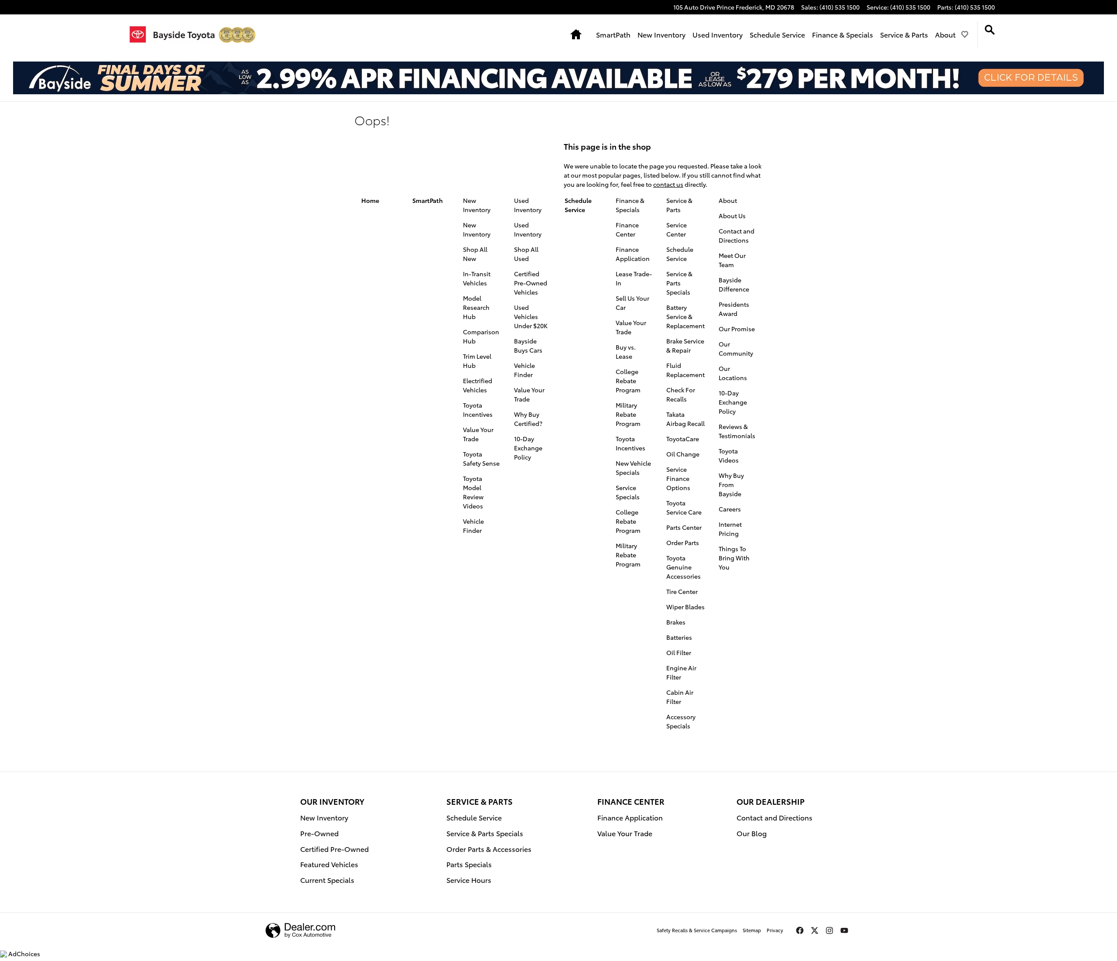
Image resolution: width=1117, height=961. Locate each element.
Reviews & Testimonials (737, 431)
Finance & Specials (842, 34)
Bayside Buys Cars (528, 345)
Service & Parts (904, 34)
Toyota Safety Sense (481, 458)
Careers (730, 509)
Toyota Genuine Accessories (683, 566)
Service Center (676, 229)
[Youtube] (844, 930)
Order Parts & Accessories (488, 849)
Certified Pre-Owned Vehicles (530, 282)
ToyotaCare (682, 438)
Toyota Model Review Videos (473, 492)
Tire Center (682, 591)
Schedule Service (777, 34)
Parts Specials (469, 864)
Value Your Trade (478, 434)
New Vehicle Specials (633, 468)
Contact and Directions (736, 235)
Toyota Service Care (684, 507)
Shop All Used (526, 254)
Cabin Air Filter (679, 697)
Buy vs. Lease (626, 351)
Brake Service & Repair (685, 345)
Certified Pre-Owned (334, 849)
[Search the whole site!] (990, 29)
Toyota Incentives (478, 410)
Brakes (675, 622)
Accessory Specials (681, 721)
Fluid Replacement (685, 370)
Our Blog (752, 833)
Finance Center (627, 229)
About (945, 34)
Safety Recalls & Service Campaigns (697, 930)
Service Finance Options (678, 478)
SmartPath (613, 34)
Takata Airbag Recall (685, 419)
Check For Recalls (680, 394)
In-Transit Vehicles (476, 278)
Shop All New (475, 254)
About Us (732, 215)
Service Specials (628, 492)
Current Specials (327, 880)
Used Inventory (717, 34)
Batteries (679, 637)
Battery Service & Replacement (685, 316)
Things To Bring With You (734, 557)
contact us (668, 184)
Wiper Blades (685, 606)
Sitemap (752, 930)
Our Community (736, 348)
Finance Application (633, 254)
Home (370, 200)
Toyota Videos (729, 455)
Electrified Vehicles (477, 385)
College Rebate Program (628, 380)
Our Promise (737, 328)
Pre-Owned (319, 833)
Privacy (775, 930)
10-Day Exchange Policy (528, 447)
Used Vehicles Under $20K (531, 316)
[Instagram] (829, 930)
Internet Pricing (730, 529)
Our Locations (733, 373)
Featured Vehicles (329, 864)
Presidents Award (734, 309)
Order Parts (682, 542)
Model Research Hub (476, 307)
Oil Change (682, 454)
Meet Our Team (732, 260)
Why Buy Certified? (528, 419)
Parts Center (684, 527)
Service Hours (468, 880)
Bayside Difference (734, 284)
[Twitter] (814, 930)
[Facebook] (799, 930)
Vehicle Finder (473, 526)
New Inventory (661, 34)
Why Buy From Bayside (731, 484)
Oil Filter (678, 652)
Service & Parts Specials (679, 282)
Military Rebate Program (628, 414)
